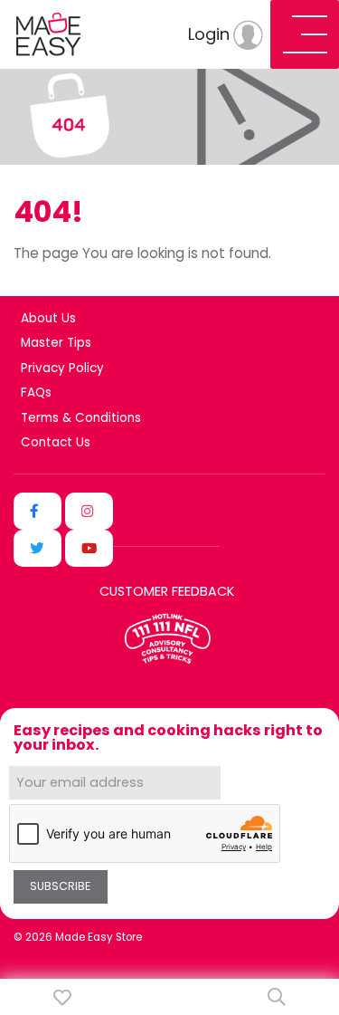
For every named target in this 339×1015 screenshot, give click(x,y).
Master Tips (56, 343)
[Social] (37, 511)
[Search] (277, 997)
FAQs (36, 393)
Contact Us (55, 442)
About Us (48, 318)
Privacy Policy (62, 368)
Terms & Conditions (81, 418)
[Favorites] (62, 997)
